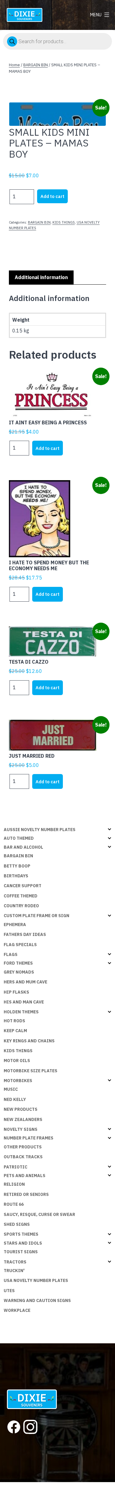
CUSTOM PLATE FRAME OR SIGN (36, 915)
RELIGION (14, 1184)
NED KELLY (15, 1099)
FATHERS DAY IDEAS (25, 934)
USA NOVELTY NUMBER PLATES (36, 1280)
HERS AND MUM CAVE (25, 982)
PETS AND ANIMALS (24, 1175)
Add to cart (52, 196)
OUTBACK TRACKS (23, 1157)
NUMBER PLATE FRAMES (28, 1138)
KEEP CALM (15, 1030)
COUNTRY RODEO (21, 906)
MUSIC (11, 1089)
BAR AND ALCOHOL (23, 847)
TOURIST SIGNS (21, 1252)
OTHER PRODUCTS (23, 1147)
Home (14, 65)
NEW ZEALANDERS (23, 1119)
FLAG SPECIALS (20, 944)
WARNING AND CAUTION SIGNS (37, 1300)
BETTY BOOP (17, 866)
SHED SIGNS (17, 1224)
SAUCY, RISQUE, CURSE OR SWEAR (39, 1214)
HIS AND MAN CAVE (24, 1002)
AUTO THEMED (19, 838)
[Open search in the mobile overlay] (57, 41)
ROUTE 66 (14, 1204)
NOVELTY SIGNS (20, 1129)
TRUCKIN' (14, 1270)
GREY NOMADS (19, 972)
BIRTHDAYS (16, 876)
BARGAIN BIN (35, 65)
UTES (9, 1290)
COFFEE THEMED (20, 896)
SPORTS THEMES (21, 1234)
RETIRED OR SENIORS (26, 1194)
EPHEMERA (15, 924)
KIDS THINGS (63, 222)
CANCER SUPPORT (22, 885)
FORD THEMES (18, 963)
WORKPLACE (17, 1310)
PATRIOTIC (15, 1167)
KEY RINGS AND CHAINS (29, 1041)
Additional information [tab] (41, 277)
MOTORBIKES (18, 1080)
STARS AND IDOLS (23, 1243)
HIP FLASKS (16, 992)
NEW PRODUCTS (20, 1109)
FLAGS (10, 954)
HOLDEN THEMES (21, 1012)
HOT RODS (14, 1021)
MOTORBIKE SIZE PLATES (30, 1070)
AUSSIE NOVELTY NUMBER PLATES (39, 829)
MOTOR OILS (17, 1060)
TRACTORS (15, 1262)
